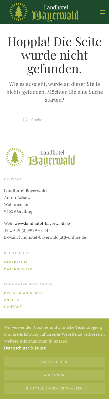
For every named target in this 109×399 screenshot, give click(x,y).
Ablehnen (54, 375)
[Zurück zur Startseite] (43, 12)
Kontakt (13, 306)
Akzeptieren (54, 362)
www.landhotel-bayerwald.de (42, 223)
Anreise (12, 300)
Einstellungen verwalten (54, 388)
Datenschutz (18, 269)
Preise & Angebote (24, 293)
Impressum (16, 262)
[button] (102, 12)
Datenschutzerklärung (25, 348)
